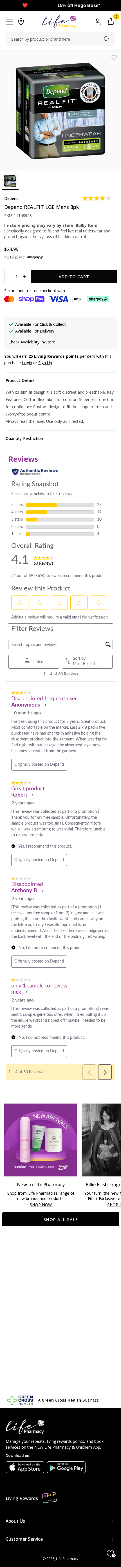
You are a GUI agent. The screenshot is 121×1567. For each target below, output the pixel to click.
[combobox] (60, 39)
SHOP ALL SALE (60, 1219)
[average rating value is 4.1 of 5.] (97, 198)
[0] (111, 21)
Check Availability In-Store (31, 342)
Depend (11, 198)
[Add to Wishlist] (114, 57)
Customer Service (24, 1539)
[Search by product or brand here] (106, 39)
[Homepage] (59, 21)
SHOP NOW (41, 1205)
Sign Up (45, 362)
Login (27, 362)
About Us (15, 1521)
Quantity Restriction (24, 438)
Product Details (20, 380)
